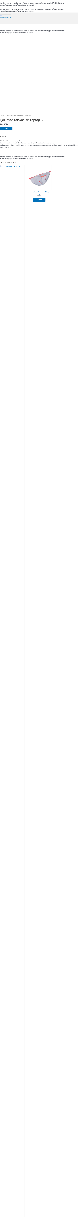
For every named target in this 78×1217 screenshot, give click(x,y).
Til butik (6, 128)
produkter (9, 116)
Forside (2, 116)
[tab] (3, 137)
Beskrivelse (3, 137)
